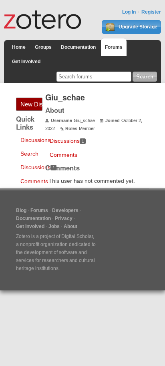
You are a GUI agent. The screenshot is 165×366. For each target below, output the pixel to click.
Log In (129, 12)
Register (151, 12)
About (70, 226)
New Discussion (31, 104)
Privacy (63, 218)
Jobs (54, 226)
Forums (114, 47)
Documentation (78, 47)
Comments (34, 181)
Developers (65, 210)
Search (29, 153)
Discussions (35, 140)
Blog (21, 210)
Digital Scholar (77, 236)
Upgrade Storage (137, 27)
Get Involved (26, 61)
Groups (43, 47)
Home (19, 47)
